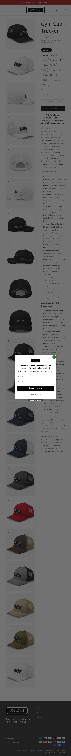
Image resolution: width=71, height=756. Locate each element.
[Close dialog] (54, 357)
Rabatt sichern (35, 388)
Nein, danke (35, 394)
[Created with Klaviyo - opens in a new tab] (35, 400)
